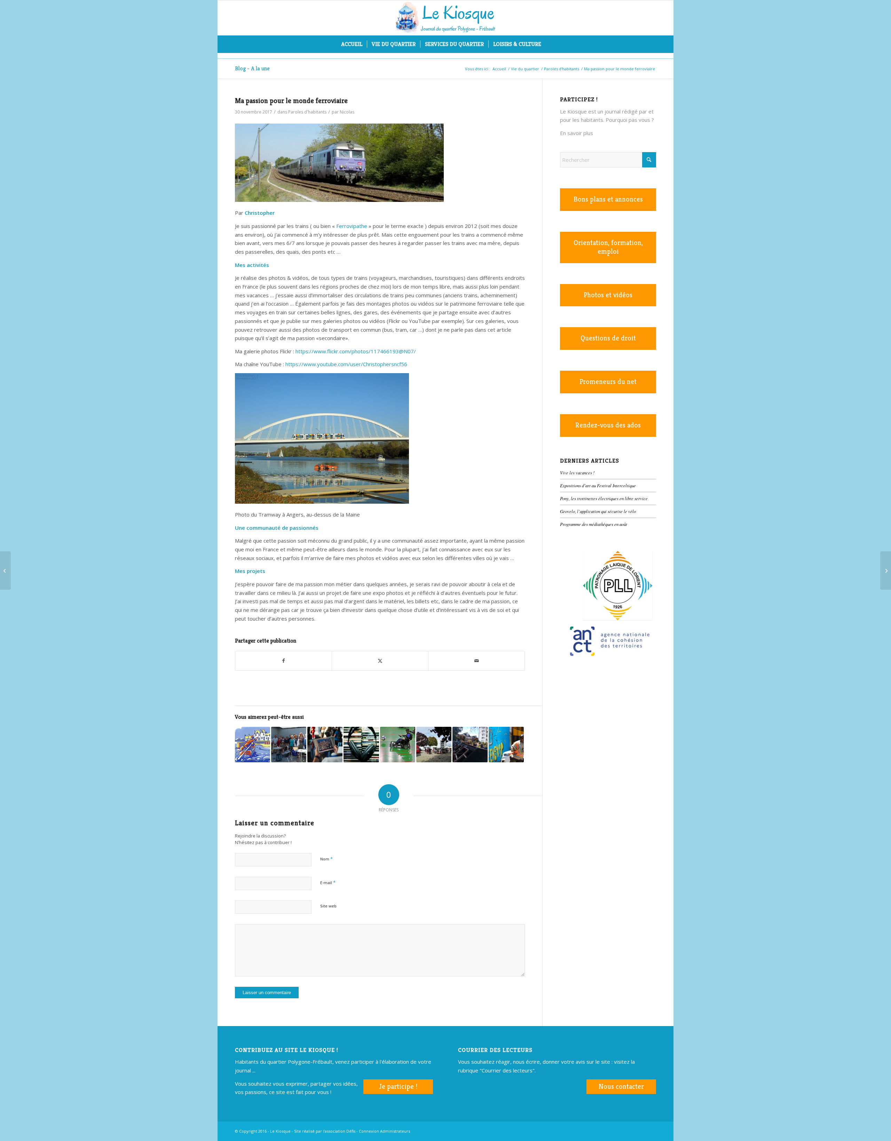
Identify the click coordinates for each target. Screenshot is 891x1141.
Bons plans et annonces (608, 199)
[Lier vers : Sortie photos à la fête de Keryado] (433, 744)
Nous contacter (621, 1086)
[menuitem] (352, 44)
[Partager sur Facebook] (283, 660)
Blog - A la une (252, 68)
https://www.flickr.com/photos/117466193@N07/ (355, 351)
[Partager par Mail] (476, 660)
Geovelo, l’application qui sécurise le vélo (598, 511)
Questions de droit (608, 338)
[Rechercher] (550, 44)
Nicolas (347, 112)
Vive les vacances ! (577, 472)
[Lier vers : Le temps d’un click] (324, 744)
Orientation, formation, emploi (608, 247)
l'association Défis (339, 1131)
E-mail (328, 882)
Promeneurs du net (608, 381)
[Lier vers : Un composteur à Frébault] (470, 744)
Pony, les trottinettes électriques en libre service (604, 498)
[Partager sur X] (380, 660)
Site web (328, 905)
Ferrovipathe (351, 225)
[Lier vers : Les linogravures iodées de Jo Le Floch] (252, 744)
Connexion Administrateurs (384, 1131)
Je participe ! (398, 1086)
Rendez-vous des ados (608, 425)
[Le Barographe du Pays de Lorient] (885, 570)
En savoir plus (576, 132)
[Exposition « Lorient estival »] (5, 570)
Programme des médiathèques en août (593, 524)
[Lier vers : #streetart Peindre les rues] (506, 744)
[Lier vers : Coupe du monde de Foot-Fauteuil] (397, 744)
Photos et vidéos (608, 295)
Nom (326, 859)
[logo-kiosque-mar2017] (445, 17)
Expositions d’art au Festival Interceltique (598, 485)
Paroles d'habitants (307, 112)
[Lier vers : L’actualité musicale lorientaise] (361, 744)
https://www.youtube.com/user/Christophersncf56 (346, 364)
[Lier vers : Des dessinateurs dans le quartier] (288, 744)
